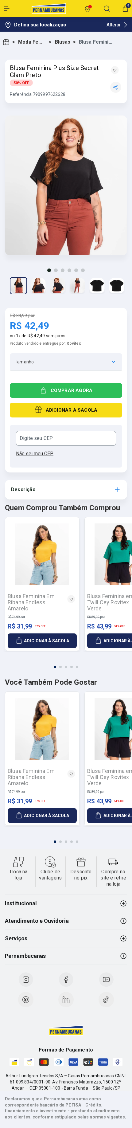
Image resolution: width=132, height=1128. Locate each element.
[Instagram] (25, 979)
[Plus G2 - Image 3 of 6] (57, 285)
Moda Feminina (32, 42)
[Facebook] (66, 979)
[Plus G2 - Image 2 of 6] (38, 285)
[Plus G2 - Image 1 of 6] (18, 285)
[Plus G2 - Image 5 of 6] (97, 285)
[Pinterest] (25, 999)
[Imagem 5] (76, 270)
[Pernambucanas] (49, 8)
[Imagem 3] (62, 270)
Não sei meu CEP (34, 453)
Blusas (63, 42)
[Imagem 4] (69, 270)
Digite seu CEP (36, 438)
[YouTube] (106, 979)
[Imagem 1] (49, 270)
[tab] (55, 667)
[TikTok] (106, 999)
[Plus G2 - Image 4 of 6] (77, 285)
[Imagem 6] (83, 270)
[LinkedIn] (66, 999)
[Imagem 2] (56, 270)
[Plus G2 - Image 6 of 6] (116, 285)
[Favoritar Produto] (114, 70)
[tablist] (66, 663)
